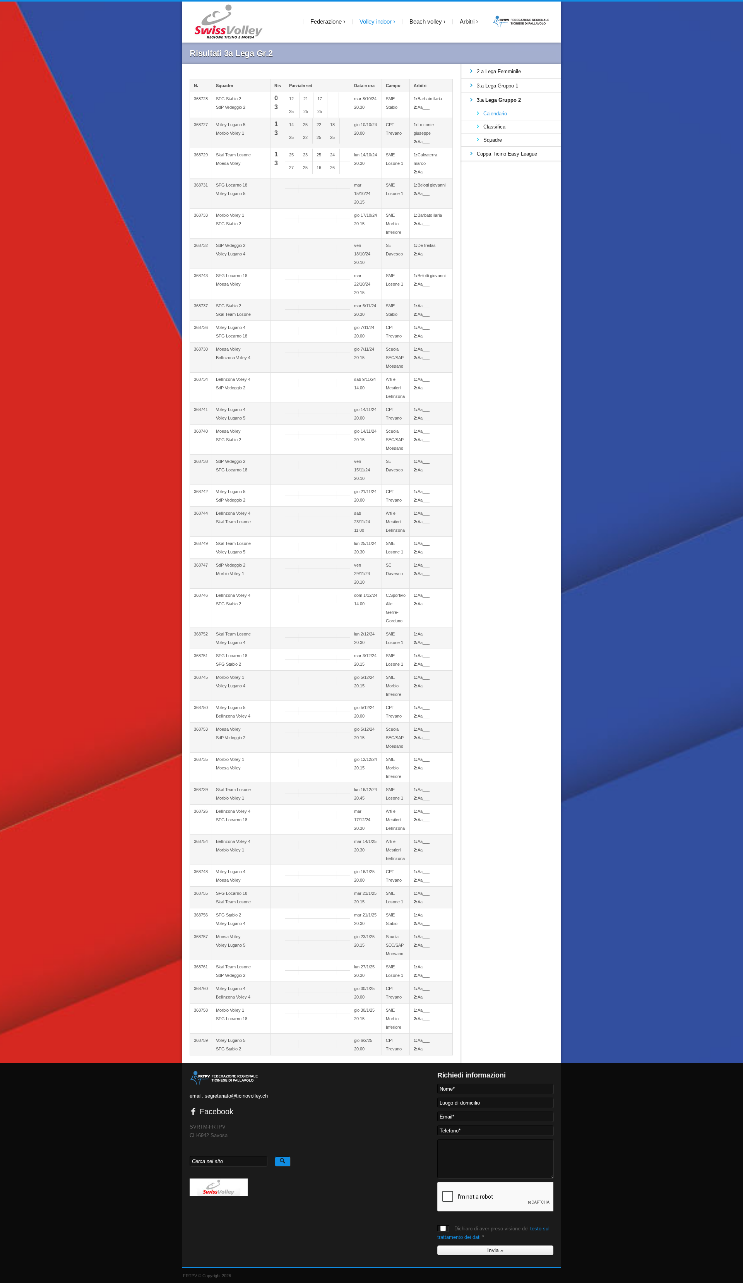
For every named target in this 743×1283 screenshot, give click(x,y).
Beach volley (425, 21)
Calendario (495, 113)
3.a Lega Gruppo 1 (497, 86)
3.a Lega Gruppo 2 (499, 100)
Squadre (492, 140)
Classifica (494, 127)
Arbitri (467, 21)
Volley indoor (376, 21)
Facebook (215, 1111)
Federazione (326, 21)
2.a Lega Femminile (499, 71)
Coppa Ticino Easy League (507, 154)
